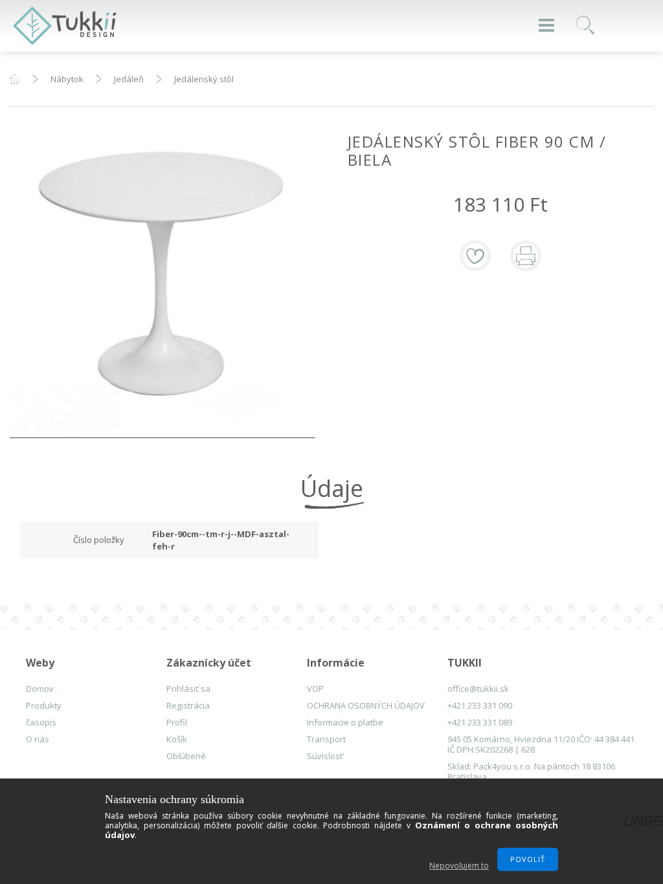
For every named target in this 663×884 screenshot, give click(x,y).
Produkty (44, 705)
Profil (176, 722)
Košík (176, 739)
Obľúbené (186, 756)
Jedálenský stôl (204, 79)
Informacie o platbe (345, 722)
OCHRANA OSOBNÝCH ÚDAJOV (366, 705)
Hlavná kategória (15, 79)
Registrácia (188, 705)
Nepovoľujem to (459, 865)
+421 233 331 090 (479, 705)
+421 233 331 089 (479, 722)
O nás (37, 739)
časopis (41, 722)
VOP (315, 688)
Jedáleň (129, 79)
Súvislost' (325, 756)
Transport (326, 739)
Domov (40, 688)
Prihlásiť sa (188, 688)
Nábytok (67, 79)
